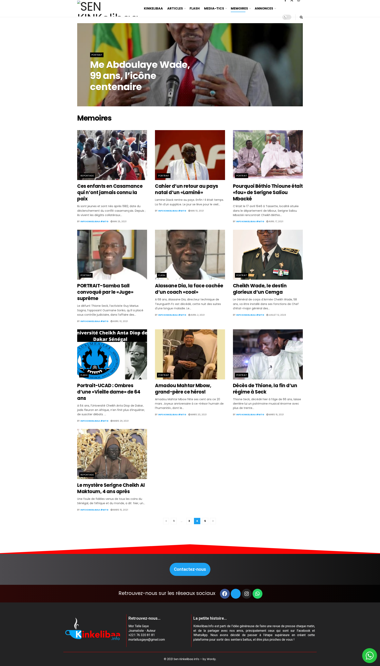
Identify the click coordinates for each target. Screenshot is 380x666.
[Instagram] (247, 594)
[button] (190, 569)
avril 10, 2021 (120, 321)
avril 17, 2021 (275, 221)
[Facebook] (225, 594)
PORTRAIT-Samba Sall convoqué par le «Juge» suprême (105, 292)
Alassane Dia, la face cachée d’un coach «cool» (189, 288)
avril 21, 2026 (133, 97)
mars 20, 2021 (198, 414)
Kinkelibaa (153, 8)
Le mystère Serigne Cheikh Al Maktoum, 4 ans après (111, 488)
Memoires (239, 8)
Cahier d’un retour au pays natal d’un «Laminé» (186, 189)
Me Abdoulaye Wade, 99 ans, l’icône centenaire (140, 75)
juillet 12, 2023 (277, 314)
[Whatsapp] (257, 594)
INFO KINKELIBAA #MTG (107, 97)
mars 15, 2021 (276, 414)
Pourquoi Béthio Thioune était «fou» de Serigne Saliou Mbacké (268, 192)
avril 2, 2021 (197, 314)
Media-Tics (214, 8)
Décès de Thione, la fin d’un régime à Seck (265, 388)
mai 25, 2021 (119, 221)
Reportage (87, 175)
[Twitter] (236, 594)
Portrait (96, 54)
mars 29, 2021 (120, 420)
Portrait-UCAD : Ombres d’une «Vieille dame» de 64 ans (108, 391)
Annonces (264, 8)
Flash (195, 8)
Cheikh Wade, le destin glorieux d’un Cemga (260, 288)
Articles (175, 8)
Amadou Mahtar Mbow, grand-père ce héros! (183, 388)
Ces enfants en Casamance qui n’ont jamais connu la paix (109, 192)
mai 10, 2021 (197, 210)
